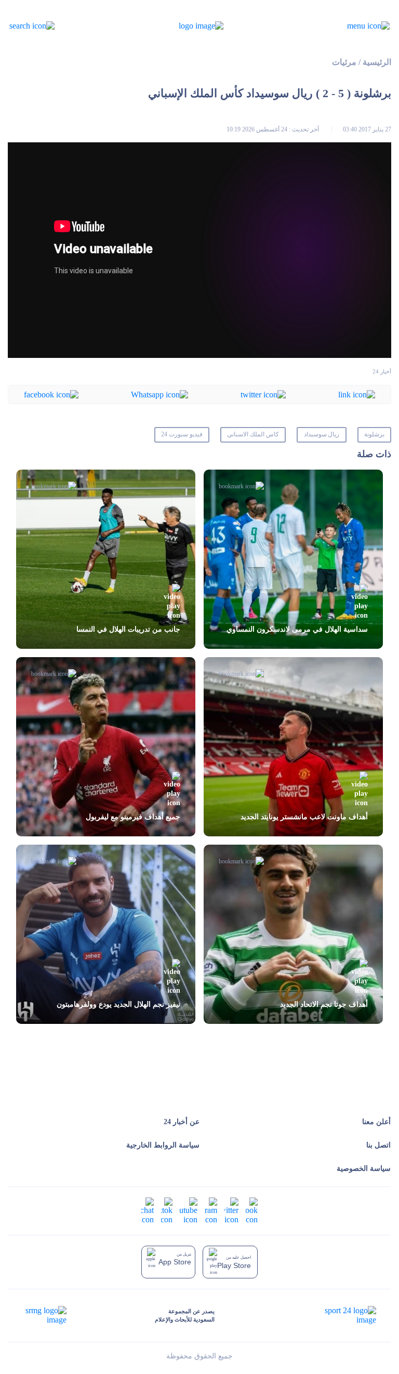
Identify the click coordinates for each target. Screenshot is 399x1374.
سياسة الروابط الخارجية (163, 1145)
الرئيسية (377, 62)
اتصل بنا (378, 1145)
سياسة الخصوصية (364, 1168)
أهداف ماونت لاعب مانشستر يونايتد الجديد (304, 817)
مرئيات (344, 62)
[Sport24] (339, 1315)
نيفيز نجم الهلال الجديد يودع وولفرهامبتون (118, 1004)
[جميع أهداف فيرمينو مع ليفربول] (105, 746)
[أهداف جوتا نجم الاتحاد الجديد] (293, 934)
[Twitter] (263, 394)
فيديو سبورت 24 (182, 434)
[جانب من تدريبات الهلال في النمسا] (105, 559)
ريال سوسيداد (322, 434)
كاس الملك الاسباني (253, 434)
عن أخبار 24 (182, 1122)
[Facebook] (51, 394)
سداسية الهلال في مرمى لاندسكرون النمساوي (297, 629)
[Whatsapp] (159, 394)
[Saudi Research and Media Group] (44, 1315)
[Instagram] (211, 1210)
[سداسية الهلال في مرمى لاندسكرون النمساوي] (293, 559)
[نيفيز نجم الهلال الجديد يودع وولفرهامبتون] (105, 934)
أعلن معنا (376, 1122)
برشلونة (374, 434)
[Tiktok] (166, 1210)
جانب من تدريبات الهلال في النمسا (128, 629)
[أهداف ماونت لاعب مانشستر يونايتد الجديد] (293, 746)
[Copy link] (356, 394)
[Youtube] (188, 1210)
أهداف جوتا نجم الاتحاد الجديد (324, 1004)
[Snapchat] (147, 1210)
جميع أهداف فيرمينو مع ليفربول (133, 817)
